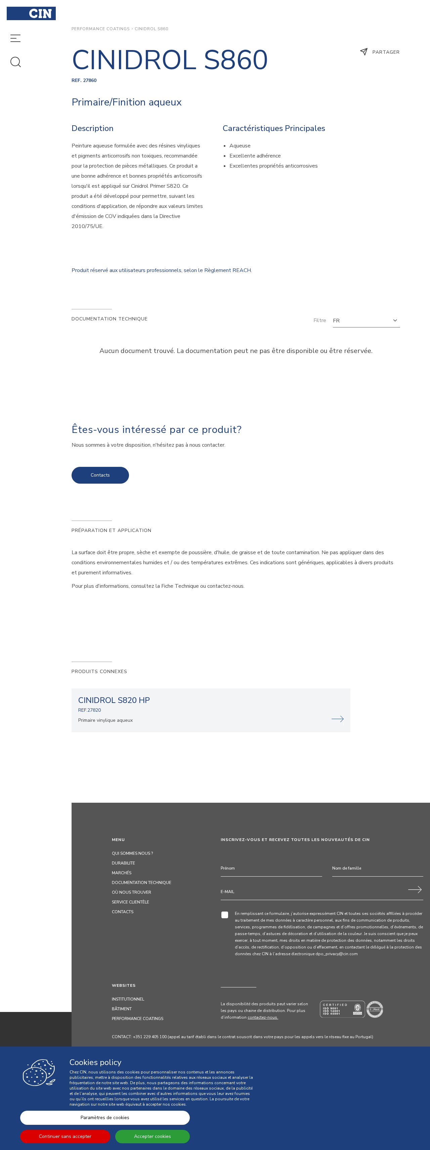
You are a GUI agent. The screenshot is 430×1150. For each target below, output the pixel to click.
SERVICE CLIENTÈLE (130, 902)
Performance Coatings (101, 29)
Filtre (319, 320)
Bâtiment (122, 1009)
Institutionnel (128, 999)
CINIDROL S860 (151, 29)
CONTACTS (122, 912)
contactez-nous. (263, 1017)
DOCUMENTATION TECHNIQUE (141, 882)
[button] (366, 320)
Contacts (100, 475)
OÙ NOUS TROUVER (131, 892)
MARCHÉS (121, 873)
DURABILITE (123, 863)
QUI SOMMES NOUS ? (132, 853)
